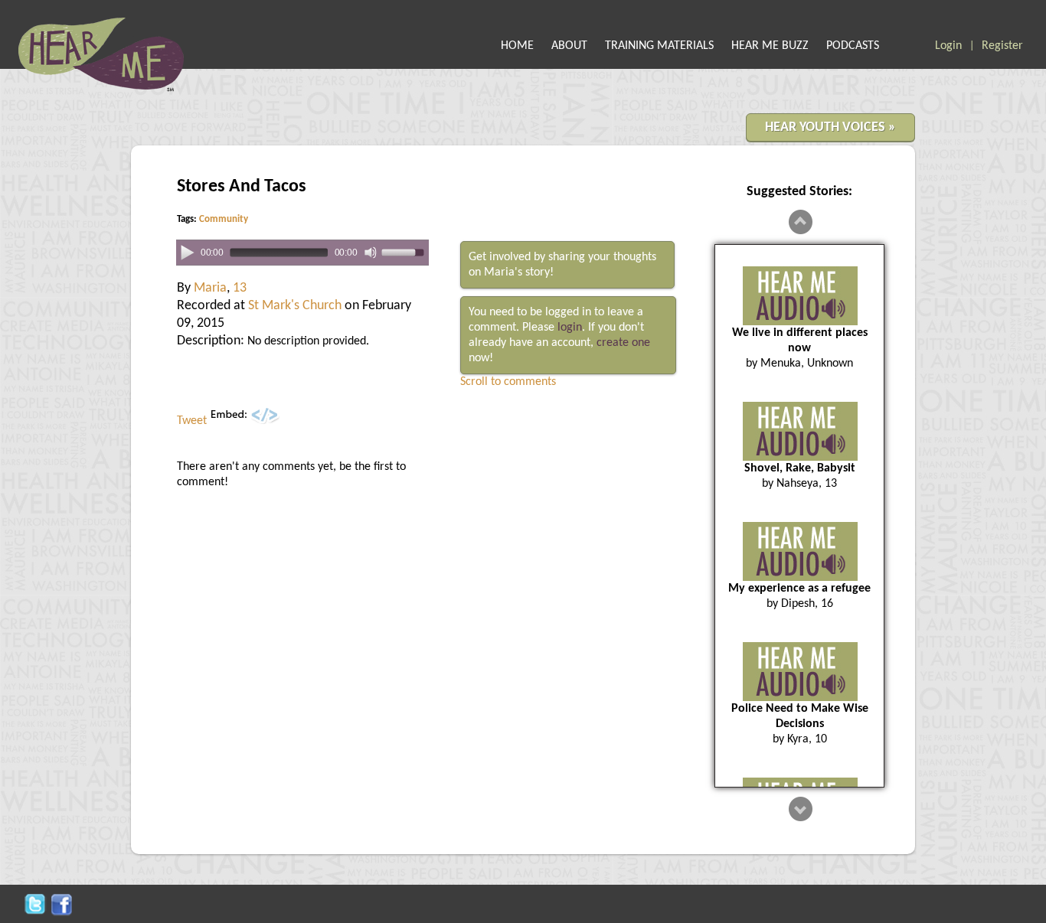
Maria (210, 288)
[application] (302, 253)
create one (623, 343)
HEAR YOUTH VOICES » (830, 127)
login (569, 327)
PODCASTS (852, 46)
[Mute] (371, 252)
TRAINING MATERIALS (659, 46)
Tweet (192, 421)
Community (223, 219)
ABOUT (569, 46)
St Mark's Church (295, 305)
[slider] (405, 251)
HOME (517, 46)
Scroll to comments (508, 382)
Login (948, 46)
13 (240, 288)
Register (1002, 46)
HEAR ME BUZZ (770, 46)
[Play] (187, 252)
